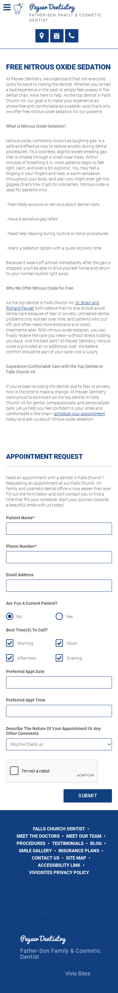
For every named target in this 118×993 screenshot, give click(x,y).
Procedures (31, 843)
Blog (96, 843)
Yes (69, 616)
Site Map (76, 858)
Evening (74, 658)
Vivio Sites (77, 973)
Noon (72, 643)
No (19, 616)
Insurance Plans (78, 850)
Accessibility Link (59, 865)
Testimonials (68, 843)
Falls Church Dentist (59, 829)
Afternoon (27, 658)
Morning (25, 643)
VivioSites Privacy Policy (59, 872)
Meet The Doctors (38, 836)
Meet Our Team (83, 836)
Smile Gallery (35, 850)
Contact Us (45, 858)
